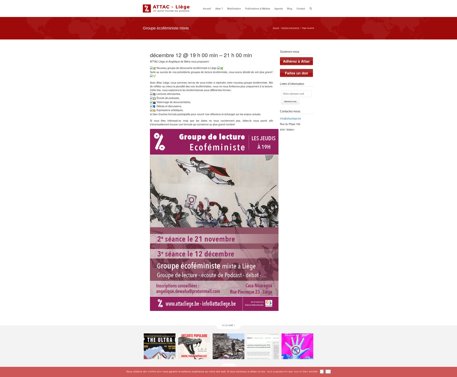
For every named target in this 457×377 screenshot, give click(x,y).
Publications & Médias (257, 8)
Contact (301, 8)
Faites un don (296, 73)
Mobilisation (234, 8)
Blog (289, 8)
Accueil (207, 8)
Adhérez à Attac (296, 61)
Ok (321, 371)
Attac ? (219, 8)
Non (328, 371)
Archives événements (290, 28)
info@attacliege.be (290, 118)
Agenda (278, 8)
